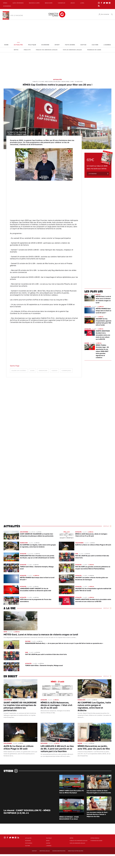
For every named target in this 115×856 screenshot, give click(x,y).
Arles (73, 3)
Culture (95, 44)
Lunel (82, 3)
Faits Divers (70, 44)
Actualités (18, 44)
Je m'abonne (92, 173)
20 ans (32, 370)
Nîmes (5, 3)
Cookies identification (58, 851)
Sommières (7, 6)
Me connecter (105, 14)
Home (6, 44)
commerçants (66, 370)
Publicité (27, 49)
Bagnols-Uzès (34, 3)
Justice (83, 44)
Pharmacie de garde (94, 49)
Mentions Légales (45, 851)
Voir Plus (106, 526)
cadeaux (54, 370)
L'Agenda (107, 44)
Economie (45, 44)
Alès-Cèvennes (18, 3)
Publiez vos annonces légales (47, 49)
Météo (16, 49)
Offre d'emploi (95, 838)
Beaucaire (48, 3)
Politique (32, 44)
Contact (34, 851)
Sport (57, 44)
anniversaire (43, 370)
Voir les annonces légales (72, 49)
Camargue (61, 3)
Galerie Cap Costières (18, 370)
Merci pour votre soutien (75, 851)
